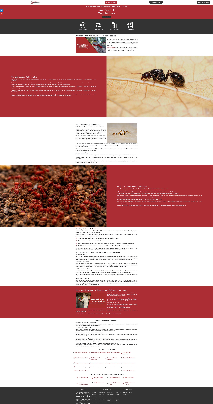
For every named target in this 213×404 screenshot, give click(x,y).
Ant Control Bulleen (129, 377)
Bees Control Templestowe (81, 357)
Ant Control (94, 392)
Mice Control (94, 394)
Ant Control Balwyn (83, 377)
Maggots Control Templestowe (82, 363)
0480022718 (156, 2)
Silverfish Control (110, 402)
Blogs (118, 6)
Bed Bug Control (102, 399)
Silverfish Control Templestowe (130, 366)
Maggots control (94, 402)
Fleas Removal (117, 392)
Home (87, 6)
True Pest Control (110, 47)
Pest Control (94, 399)
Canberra (108, 6)
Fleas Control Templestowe (129, 357)
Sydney (98, 6)
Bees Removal (109, 392)
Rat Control (117, 394)
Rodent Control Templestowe (113, 366)
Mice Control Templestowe (97, 363)
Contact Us (124, 6)
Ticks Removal (117, 396)
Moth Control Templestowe (129, 363)
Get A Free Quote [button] (106, 16)
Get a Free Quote (204, 2)
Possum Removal (110, 394)
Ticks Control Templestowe (129, 370)
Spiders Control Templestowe (82, 370)
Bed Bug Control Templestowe (98, 352)
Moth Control (101, 394)
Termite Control (110, 396)
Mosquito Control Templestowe (114, 363)
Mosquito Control (102, 402)
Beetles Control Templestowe (113, 352)
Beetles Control (102, 392)
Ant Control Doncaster (99, 382)
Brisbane (103, 6)
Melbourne (93, 6)
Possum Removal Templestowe (82, 366)
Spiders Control (102, 396)
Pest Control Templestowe (81, 352)
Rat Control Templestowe (97, 366)
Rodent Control (94, 396)
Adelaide (114, 6)
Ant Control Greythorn (115, 377)
